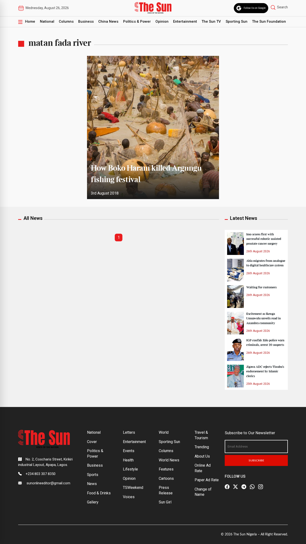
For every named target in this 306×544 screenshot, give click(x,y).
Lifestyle (130, 469)
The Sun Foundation (269, 21)
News (92, 483)
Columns (66, 21)
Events (128, 451)
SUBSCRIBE (256, 460)
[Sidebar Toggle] (20, 22)
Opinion (162, 21)
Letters (129, 432)
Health (128, 460)
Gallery (92, 502)
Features (166, 469)
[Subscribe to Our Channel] (243, 487)
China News (108, 21)
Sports (92, 474)
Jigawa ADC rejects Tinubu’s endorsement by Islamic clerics (265, 371)
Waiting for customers (261, 287)
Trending (202, 447)
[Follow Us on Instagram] (260, 487)
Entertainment (185, 21)
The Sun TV (211, 21)
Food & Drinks (99, 493)
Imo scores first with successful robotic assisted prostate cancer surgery (263, 239)
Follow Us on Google (255, 8)
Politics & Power (137, 21)
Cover (92, 441)
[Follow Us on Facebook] (227, 487)
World (164, 432)
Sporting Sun (236, 21)
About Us (202, 456)
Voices (129, 497)
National (47, 21)
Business (86, 21)
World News (169, 460)
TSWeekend (133, 487)
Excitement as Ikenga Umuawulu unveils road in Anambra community (263, 318)
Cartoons (166, 478)
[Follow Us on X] (235, 487)
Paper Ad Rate (207, 480)
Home (30, 21)
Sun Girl (165, 502)
